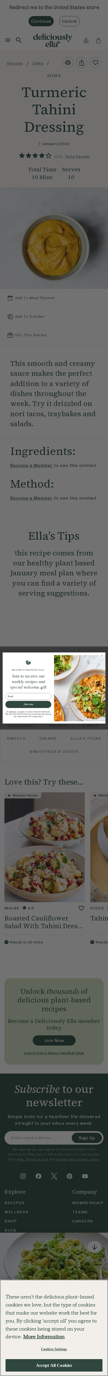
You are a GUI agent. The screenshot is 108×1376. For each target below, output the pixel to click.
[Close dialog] (102, 655)
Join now (28, 704)
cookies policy (37, 716)
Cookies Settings (54, 1349)
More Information (44, 1336)
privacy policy (22, 716)
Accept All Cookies (54, 1365)
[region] (54, 1328)
